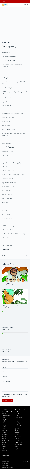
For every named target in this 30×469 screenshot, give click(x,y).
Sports (4, 417)
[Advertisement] (15, 23)
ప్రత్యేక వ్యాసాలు (18, 442)
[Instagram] (27, 461)
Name (4, 367)
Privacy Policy (5, 465)
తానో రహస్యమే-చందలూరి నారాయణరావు (10, 306)
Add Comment (7, 381)
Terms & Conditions (6, 459)
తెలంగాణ (4, 436)
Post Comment (7, 401)
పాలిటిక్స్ (17, 438)
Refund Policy (5, 463)
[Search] (27, 4)
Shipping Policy (5, 461)
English (17, 413)
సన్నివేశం (17, 448)
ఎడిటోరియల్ (18, 426)
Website (5, 376)
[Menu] (25, 4)
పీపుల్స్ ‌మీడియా (5, 440)
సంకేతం (3, 448)
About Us (4, 467)
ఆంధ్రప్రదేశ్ (17, 424)
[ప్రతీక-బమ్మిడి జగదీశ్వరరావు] (15, 318)
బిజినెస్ (3, 444)
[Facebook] (23, 461)
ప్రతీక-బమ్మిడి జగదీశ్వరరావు (7, 327)
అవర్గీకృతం (4, 422)
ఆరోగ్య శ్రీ (4, 426)
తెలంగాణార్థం (18, 436)
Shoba (17, 415)
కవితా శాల (4, 430)
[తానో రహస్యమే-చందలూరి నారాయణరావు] (15, 296)
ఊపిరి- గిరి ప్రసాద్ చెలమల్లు (7, 284)
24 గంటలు (4, 409)
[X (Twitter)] (25, 461)
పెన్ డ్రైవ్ (17, 440)
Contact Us (10, 467)
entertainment (6, 415)
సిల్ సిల (16, 450)
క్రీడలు (16, 430)
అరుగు (16, 419)
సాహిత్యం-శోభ (14, 48)
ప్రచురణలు (4, 442)
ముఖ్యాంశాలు (5, 446)
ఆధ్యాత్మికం (4, 424)
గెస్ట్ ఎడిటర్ (4, 434)
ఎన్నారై (3, 428)
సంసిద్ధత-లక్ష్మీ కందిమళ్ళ (6, 349)
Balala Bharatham (20, 409)
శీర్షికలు (10, 48)
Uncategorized (5, 48)
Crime (16, 411)
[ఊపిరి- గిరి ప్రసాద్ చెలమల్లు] (15, 274)
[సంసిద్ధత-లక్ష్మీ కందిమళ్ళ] (15, 340)
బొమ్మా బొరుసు (18, 444)
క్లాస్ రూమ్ (4, 432)
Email (4, 372)
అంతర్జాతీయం (5, 419)
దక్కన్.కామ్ (4, 438)
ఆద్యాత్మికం (17, 422)
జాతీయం (17, 434)
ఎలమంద (17, 428)
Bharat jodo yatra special (7, 412)
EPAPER (3, 1)
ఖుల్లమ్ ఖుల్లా (18, 432)
